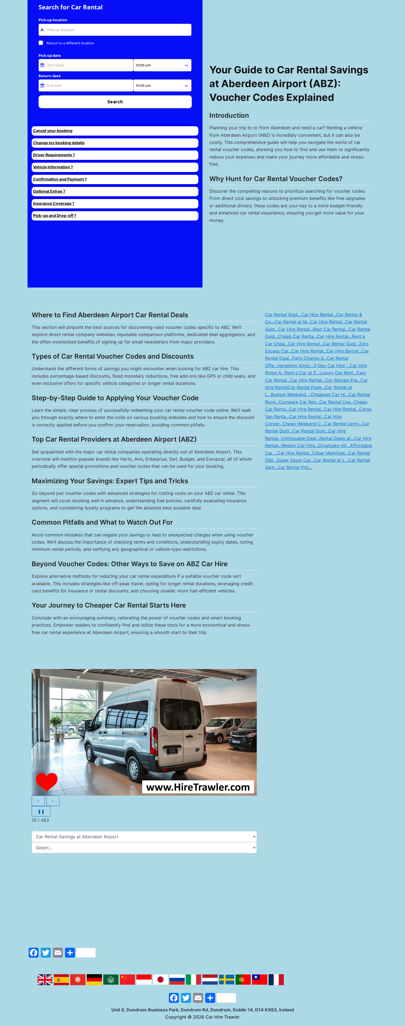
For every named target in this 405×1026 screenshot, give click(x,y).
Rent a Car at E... (302, 372)
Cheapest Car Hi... (330, 394)
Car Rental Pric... (295, 467)
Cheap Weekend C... (303, 423)
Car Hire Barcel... (343, 351)
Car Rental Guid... (283, 314)
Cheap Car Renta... (297, 336)
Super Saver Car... (295, 460)
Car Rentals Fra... (342, 380)
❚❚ (41, 811)
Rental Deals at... (336, 438)
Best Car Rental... (331, 329)
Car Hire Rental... (318, 314)
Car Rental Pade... (306, 387)
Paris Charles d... (309, 358)
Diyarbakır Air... (334, 445)
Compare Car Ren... (299, 402)
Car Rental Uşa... (336, 402)
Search (115, 101)
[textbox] (115, 30)
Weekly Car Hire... (299, 445)
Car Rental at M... (292, 321)
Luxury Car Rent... (338, 372)
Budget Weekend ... (291, 394)
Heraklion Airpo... (295, 365)
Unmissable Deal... (300, 438)
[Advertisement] (111, 248)
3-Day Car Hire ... (331, 365)
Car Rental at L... (331, 460)
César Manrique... (330, 453)
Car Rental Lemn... (343, 423)
